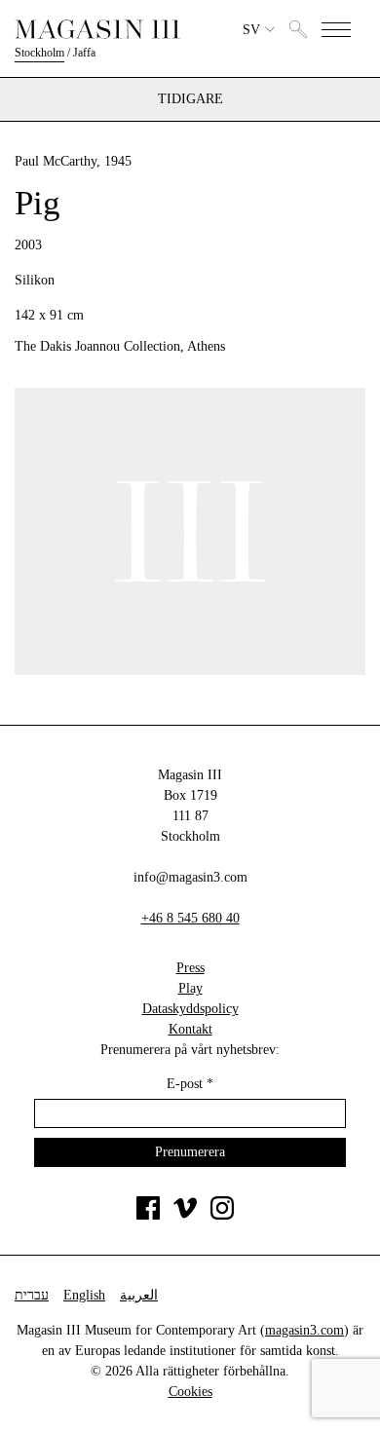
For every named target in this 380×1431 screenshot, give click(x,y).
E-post (190, 1083)
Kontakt (190, 1029)
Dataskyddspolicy (190, 1008)
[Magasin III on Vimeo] (185, 1215)
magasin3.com (304, 1330)
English (84, 1295)
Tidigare (190, 99)
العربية (139, 1295)
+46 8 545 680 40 (190, 918)
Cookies (190, 1391)
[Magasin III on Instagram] (222, 1215)
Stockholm (39, 52)
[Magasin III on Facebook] (148, 1215)
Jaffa (84, 52)
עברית (32, 1295)
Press (190, 967)
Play (190, 988)
